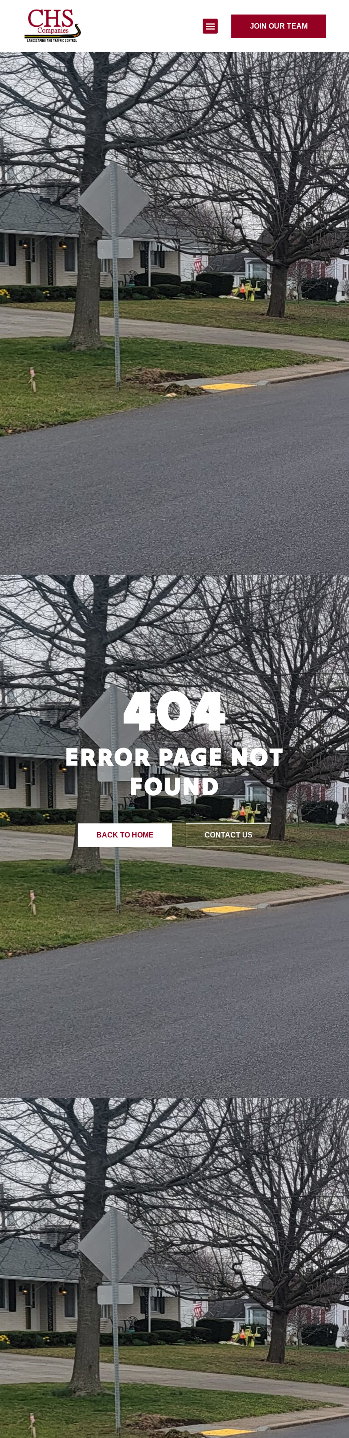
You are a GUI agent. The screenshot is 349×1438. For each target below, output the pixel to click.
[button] (210, 26)
